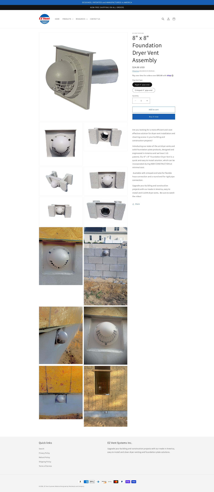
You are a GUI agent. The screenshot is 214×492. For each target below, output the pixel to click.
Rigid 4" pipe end (142, 85)
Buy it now (154, 116)
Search (41, 449)
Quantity (135, 96)
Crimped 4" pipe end (143, 90)
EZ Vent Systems (49, 486)
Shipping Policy (45, 462)
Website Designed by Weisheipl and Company (69, 486)
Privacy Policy (44, 453)
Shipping (135, 71)
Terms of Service (45, 466)
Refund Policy (44, 457)
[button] (67, 19)
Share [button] (137, 204)
